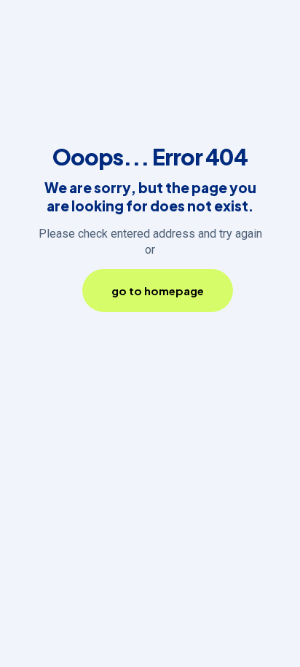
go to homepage (157, 290)
